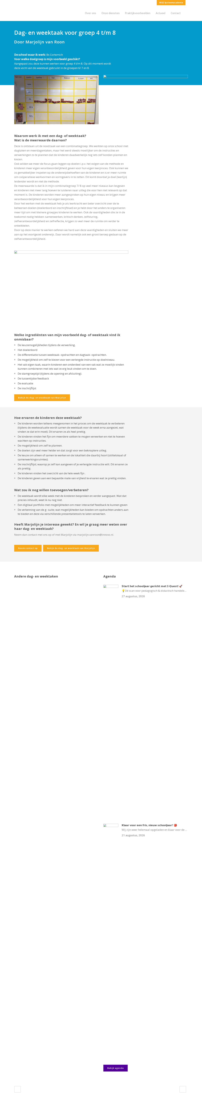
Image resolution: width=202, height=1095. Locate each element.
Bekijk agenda (115, 1068)
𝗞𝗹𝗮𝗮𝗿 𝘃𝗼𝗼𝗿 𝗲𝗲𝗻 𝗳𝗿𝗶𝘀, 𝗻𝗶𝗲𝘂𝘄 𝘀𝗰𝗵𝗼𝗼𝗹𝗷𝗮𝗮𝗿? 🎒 (149, 825)
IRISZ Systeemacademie (171, 2)
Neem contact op (28, 548)
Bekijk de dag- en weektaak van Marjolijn (42, 397)
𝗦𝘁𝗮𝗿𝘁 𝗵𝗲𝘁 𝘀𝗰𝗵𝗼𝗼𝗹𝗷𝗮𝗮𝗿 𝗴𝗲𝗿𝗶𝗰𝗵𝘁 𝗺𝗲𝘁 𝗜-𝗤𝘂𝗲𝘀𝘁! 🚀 (152, 586)
